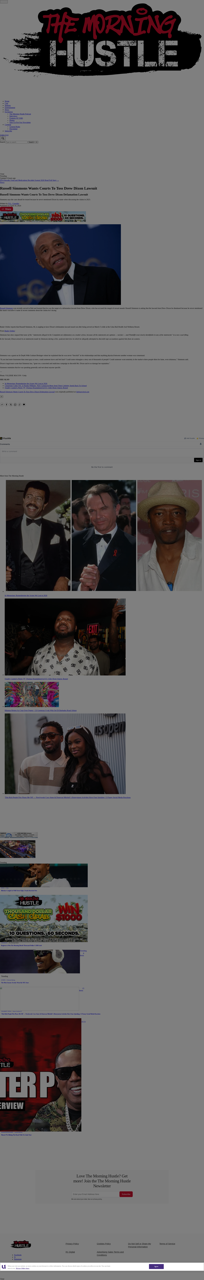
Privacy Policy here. (23, 1268)
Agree (156, 1266)
